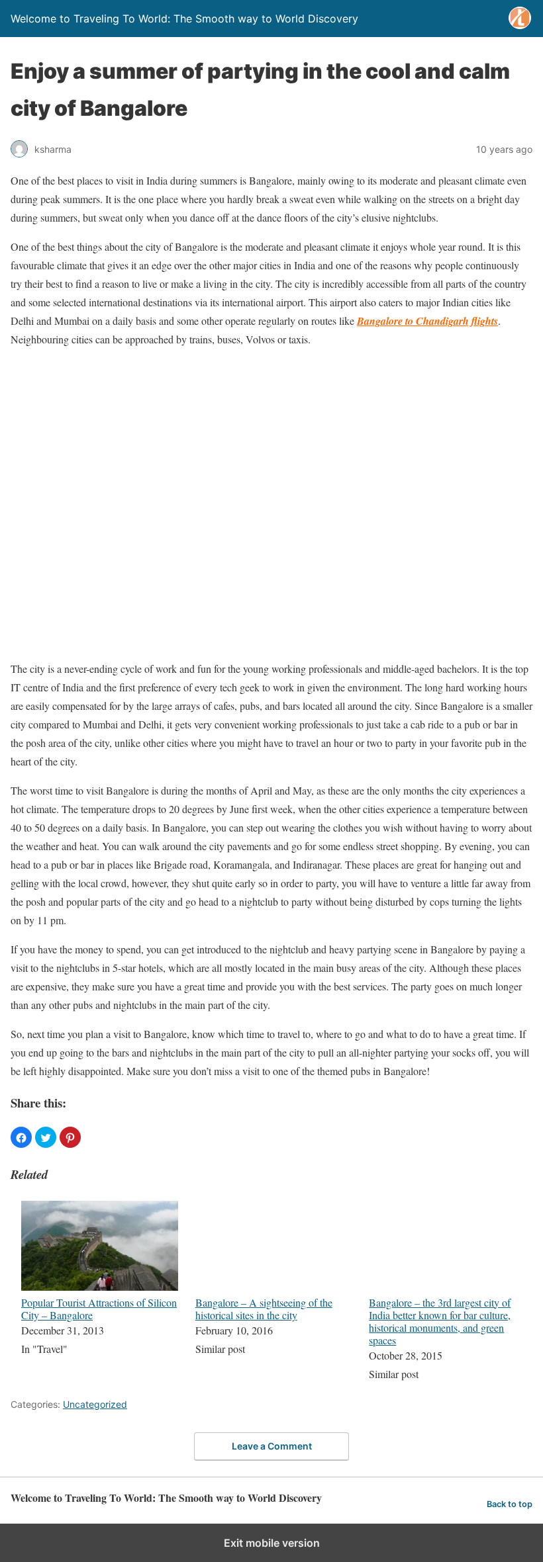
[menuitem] (99, 1292)
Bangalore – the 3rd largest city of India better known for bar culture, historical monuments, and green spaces (440, 1321)
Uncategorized (95, 1404)
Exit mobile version (272, 1542)
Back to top (509, 1504)
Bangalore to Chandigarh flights (427, 321)
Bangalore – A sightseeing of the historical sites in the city (263, 1308)
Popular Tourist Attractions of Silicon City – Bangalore (99, 1308)
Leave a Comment (272, 1446)
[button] (21, 1137)
